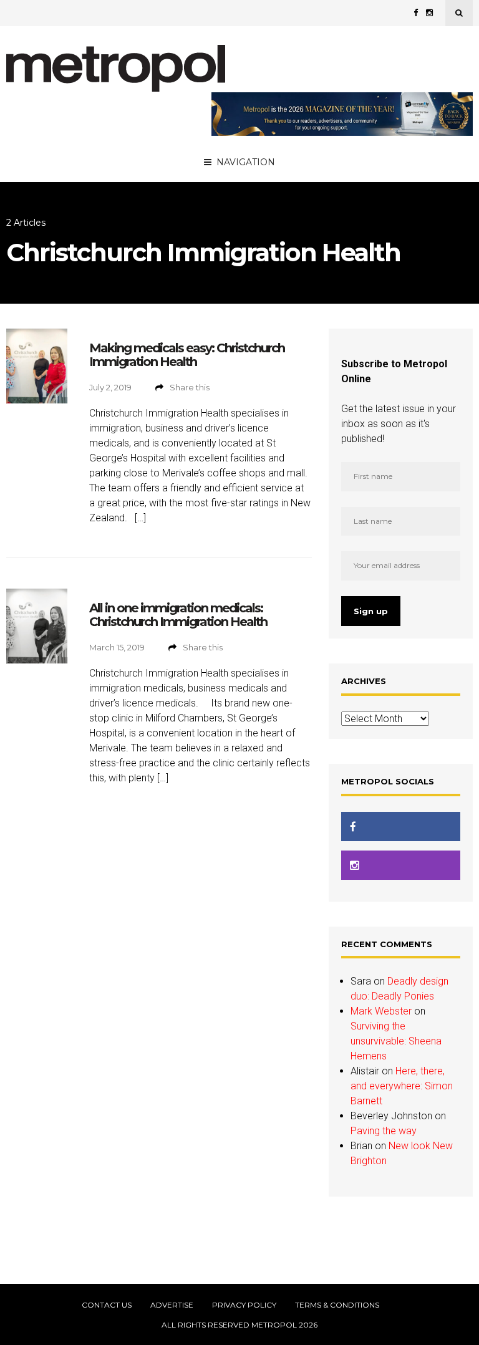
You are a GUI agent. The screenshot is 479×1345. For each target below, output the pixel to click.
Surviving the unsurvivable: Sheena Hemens (396, 1041)
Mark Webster (381, 1011)
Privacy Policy (244, 1305)
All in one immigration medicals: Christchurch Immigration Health (178, 615)
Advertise (171, 1305)
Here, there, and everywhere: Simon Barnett (402, 1086)
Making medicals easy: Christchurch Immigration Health (186, 355)
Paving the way (384, 1131)
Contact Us (107, 1305)
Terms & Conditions (337, 1305)
